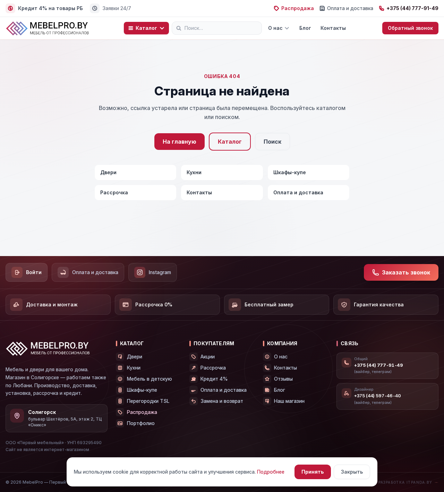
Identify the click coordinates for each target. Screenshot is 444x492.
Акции (207, 356)
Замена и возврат (221, 401)
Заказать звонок (406, 272)
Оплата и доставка (350, 8)
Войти (34, 272)
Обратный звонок (410, 28)
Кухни (194, 172)
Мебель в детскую (149, 379)
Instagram (160, 272)
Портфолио (141, 423)
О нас (275, 28)
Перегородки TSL (148, 401)
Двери (108, 172)
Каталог (146, 28)
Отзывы (283, 379)
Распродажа (297, 8)
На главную (179, 141)
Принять (312, 472)
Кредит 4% (214, 379)
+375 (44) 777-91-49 (412, 8)
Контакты (333, 28)
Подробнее (270, 472)
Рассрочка (114, 192)
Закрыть (352, 472)
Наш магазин (289, 401)
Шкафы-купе (289, 172)
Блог (305, 28)
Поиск (272, 141)
